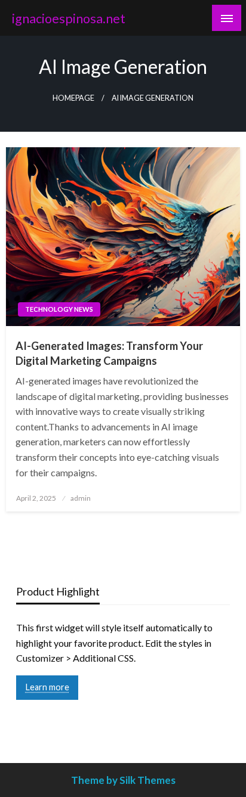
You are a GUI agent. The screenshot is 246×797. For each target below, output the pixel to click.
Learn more (47, 687)
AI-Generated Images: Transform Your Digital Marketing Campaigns (109, 353)
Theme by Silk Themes (123, 780)
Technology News (59, 309)
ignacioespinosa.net (68, 18)
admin (80, 498)
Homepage (73, 98)
